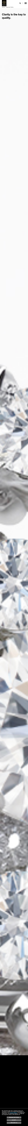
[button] (25, 3)
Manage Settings (14, 1117)
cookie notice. (13, 1112)
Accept (14, 1120)
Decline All (14, 1122)
